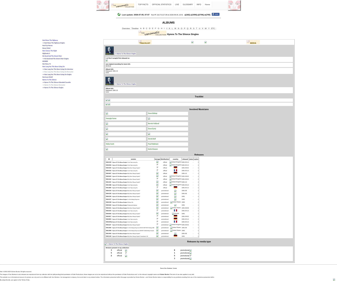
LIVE (177, 4)
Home (207, 4)
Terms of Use (163, 268)
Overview (126, 28)
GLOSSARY (188, 4)
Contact (175, 268)
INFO (199, 4)
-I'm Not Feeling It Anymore (125, 199)
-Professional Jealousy (124, 205)
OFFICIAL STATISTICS (161, 4)
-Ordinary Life (122, 202)
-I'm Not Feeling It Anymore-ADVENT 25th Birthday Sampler (133, 230)
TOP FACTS (143, 4)
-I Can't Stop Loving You (124, 162)
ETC (213, 28)
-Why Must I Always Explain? (126, 168)
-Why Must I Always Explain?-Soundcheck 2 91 (130, 236)
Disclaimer (169, 268)
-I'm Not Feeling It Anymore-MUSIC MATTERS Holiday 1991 (133, 227)
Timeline (135, 28)
